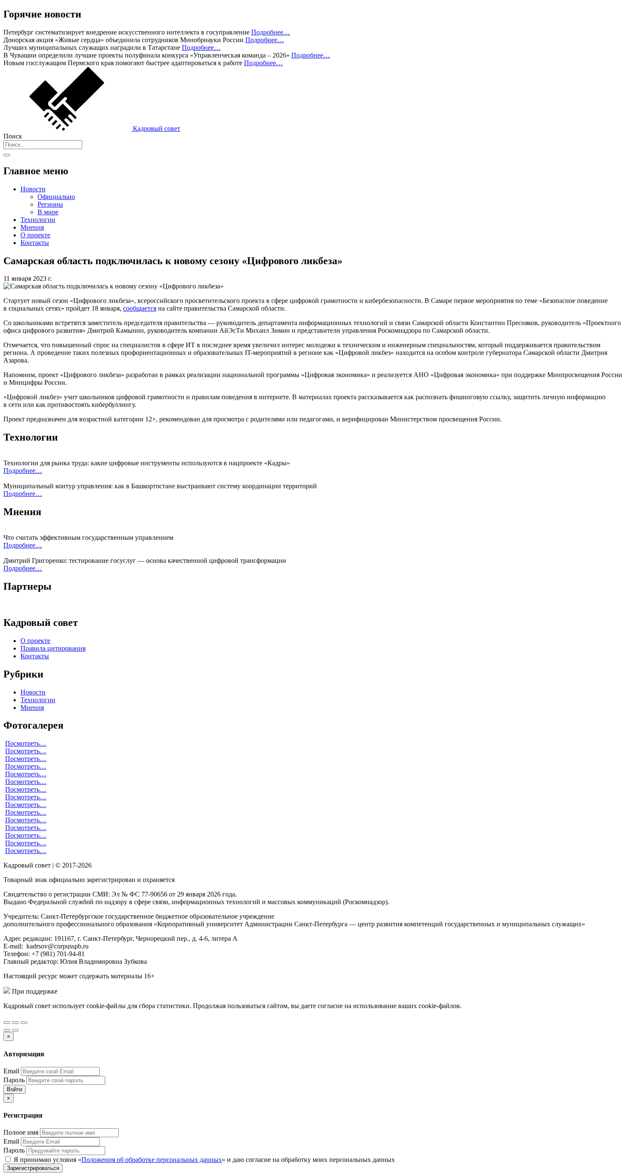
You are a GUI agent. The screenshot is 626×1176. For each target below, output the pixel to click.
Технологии (37, 219)
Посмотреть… (25, 743)
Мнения (32, 227)
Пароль (14, 1080)
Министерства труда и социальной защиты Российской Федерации (157, 991)
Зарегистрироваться (33, 1168)
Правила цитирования (53, 648)
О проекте (35, 235)
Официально (56, 196)
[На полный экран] (15, 1022)
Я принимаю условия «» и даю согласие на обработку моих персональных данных (203, 1159)
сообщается (139, 308)
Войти (14, 1089)
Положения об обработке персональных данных (151, 1159)
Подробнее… (270, 32)
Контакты (34, 242)
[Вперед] (15, 1030)
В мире (47, 212)
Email (11, 1071)
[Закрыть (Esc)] (6, 1022)
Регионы (50, 204)
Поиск (12, 136)
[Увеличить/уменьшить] (23, 1022)
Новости (33, 189)
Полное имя (20, 1132)
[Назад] (6, 1030)
